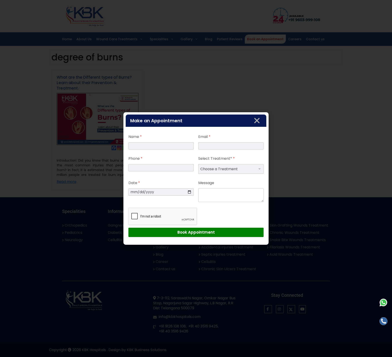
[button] (257, 120)
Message (206, 183)
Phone (135, 158)
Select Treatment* (216, 158)
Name (135, 137)
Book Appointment (196, 232)
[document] (196, 178)
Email (204, 137)
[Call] (383, 321)
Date (134, 183)
